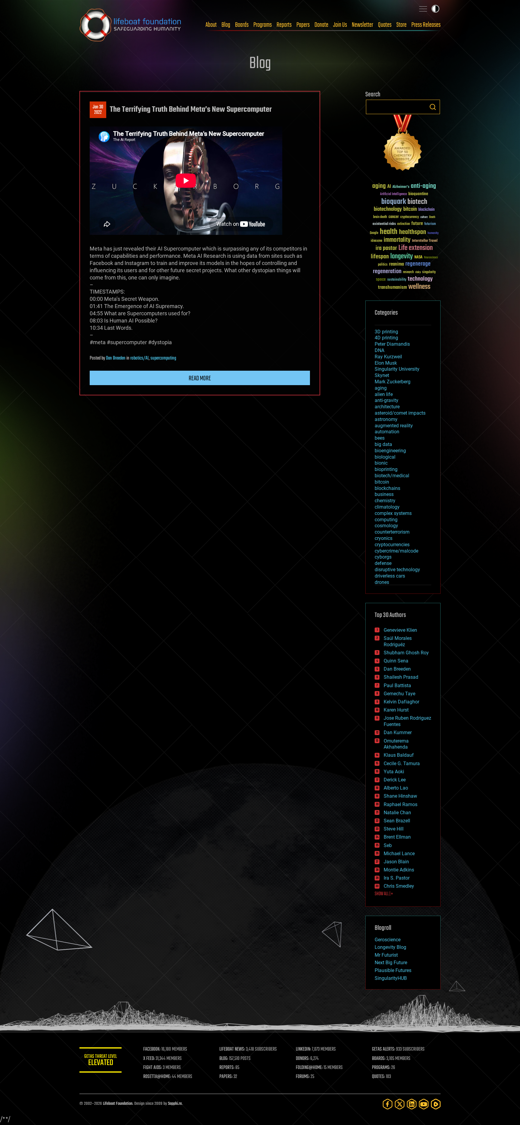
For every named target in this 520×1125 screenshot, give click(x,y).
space (381, 279)
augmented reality (394, 425)
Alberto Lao (396, 788)
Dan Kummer (398, 732)
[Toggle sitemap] (423, 9)
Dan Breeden (115, 358)
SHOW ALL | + (384, 894)
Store (401, 25)
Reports (284, 25)
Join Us (340, 25)
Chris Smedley (399, 886)
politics (383, 265)
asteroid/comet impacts (400, 413)
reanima (396, 264)
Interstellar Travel (425, 241)
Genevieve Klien (400, 630)
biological (385, 457)
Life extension (415, 248)
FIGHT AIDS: (152, 1068)
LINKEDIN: (303, 1049)
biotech (417, 202)
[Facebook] (387, 1104)
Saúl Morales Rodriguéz (398, 641)
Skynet (382, 375)
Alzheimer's (400, 187)
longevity (401, 256)
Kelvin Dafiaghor (401, 702)
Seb (388, 845)
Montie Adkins (399, 870)
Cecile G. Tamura (402, 763)
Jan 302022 (98, 109)
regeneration (387, 271)
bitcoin (410, 209)
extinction (403, 224)
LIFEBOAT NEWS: (232, 1049)
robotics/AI (139, 358)
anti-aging (423, 186)
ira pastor (386, 248)
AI (389, 187)
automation (387, 432)
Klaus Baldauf (399, 755)
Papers (303, 25)
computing (386, 519)
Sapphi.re (175, 1103)
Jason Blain (396, 862)
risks (418, 272)
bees (380, 438)
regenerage (418, 264)
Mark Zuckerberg (392, 382)
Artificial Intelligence (393, 194)
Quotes (385, 25)
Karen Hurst (396, 710)
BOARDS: (378, 1059)
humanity (433, 233)
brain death (380, 217)
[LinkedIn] (411, 1104)
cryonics (383, 538)
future (417, 223)
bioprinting (386, 469)
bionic (381, 463)
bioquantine (418, 193)
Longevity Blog (390, 947)
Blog (225, 25)
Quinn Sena (396, 661)
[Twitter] (399, 1104)
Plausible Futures (393, 970)
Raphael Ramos (400, 804)
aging (379, 186)
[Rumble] (436, 1104)
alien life (384, 394)
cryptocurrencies (392, 544)
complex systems (393, 513)
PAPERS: (226, 1077)
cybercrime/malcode (396, 551)
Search (433, 107)
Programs (262, 25)
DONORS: (302, 1059)
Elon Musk (386, 363)
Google (374, 233)
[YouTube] (424, 1104)
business (384, 494)
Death (432, 217)
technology (420, 279)
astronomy (386, 419)
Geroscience (388, 940)
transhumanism (392, 287)
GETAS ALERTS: (383, 1049)
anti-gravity (386, 400)
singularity (429, 272)
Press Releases (426, 25)
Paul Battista (397, 685)
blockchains (387, 488)
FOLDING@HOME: (309, 1068)
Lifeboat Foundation (117, 1103)
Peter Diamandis (392, 344)
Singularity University (397, 369)
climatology (387, 507)
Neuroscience (431, 258)
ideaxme (376, 241)
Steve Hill (394, 829)
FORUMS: (303, 1077)
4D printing (386, 338)
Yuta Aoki (394, 771)
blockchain (426, 209)
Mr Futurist (386, 955)
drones (382, 582)
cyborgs (383, 557)
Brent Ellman (397, 837)
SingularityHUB (391, 978)
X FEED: (149, 1059)
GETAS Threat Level (100, 1061)
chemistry (385, 500)
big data (383, 444)
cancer (393, 217)
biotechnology (388, 209)
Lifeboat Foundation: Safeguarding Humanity (130, 25)
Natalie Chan (397, 812)
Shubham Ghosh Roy (406, 653)
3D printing (386, 332)
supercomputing (163, 358)
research (408, 272)
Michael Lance (399, 853)
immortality (397, 240)
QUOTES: (378, 1077)
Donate (321, 25)
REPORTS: (226, 1068)
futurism (430, 224)
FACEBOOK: (151, 1049)
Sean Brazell (397, 821)
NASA (418, 257)
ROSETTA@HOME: (157, 1077)
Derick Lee (395, 780)
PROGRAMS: (381, 1068)
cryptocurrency (409, 217)
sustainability (396, 280)
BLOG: (223, 1059)
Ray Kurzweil (388, 357)
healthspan (412, 232)
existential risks (384, 224)
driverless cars (390, 576)
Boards (242, 25)
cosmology (386, 525)
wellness (419, 287)
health (389, 232)
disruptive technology (397, 569)
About (211, 25)
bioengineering (390, 450)
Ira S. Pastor (397, 878)
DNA (379, 350)
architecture (387, 407)
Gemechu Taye (399, 694)
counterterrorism (392, 532)
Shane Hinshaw (400, 796)
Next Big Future (391, 962)
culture (424, 217)
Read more (200, 378)
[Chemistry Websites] (403, 144)
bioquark (393, 202)
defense (383, 563)
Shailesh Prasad (401, 677)
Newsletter (362, 25)
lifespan (380, 256)
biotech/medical (392, 475)
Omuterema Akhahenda (396, 744)
